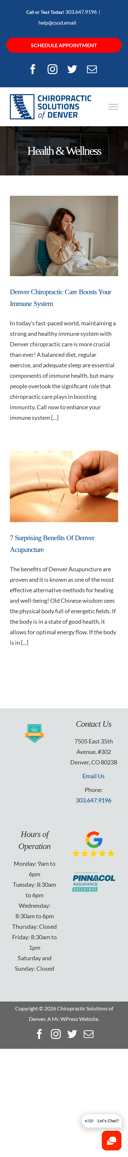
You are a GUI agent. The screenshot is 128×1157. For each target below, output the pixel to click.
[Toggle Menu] (113, 107)
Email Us (93, 776)
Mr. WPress (65, 1019)
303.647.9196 (81, 12)
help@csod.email (57, 22)
